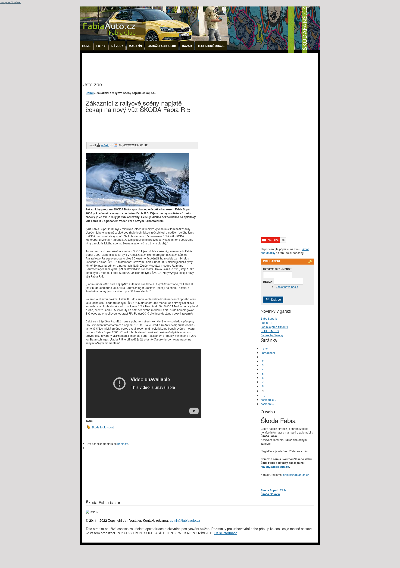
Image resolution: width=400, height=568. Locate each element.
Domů (90, 93)
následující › (268, 400)
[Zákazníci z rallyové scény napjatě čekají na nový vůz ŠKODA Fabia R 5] (137, 205)
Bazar (187, 46)
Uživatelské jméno (277, 269)
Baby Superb (269, 318)
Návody (117, 46)
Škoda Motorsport (102, 427)
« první (265, 348)
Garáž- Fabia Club (162, 46)
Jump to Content (10, 2)
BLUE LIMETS (270, 331)
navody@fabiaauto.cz (275, 467)
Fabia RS (266, 323)
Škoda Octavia (270, 494)
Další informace (225, 532)
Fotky (101, 46)
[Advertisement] (166, 63)
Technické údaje (211, 46)
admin (105, 145)
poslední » (267, 404)
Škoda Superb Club (273, 490)
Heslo (268, 281)
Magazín (135, 46)
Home (86, 46)
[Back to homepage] (200, 51)
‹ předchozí (268, 353)
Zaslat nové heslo (287, 287)
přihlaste (122, 444)
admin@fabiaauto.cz (296, 475)
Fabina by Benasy (272, 335)
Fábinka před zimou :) (274, 327)
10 (263, 395)
